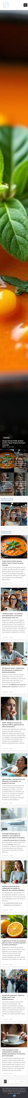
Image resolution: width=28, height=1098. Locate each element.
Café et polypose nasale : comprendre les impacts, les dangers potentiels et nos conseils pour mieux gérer (13, 1053)
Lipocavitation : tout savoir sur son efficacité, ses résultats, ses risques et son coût (13, 781)
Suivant (21, 1081)
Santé (21, 454)
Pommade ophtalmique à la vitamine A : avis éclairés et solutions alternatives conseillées (13, 835)
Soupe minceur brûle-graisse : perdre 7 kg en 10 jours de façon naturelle (13, 443)
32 (15, 1081)
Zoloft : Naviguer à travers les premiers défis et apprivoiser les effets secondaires (21, 485)
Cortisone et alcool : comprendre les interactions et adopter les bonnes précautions (7, 485)
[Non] (26, 1092)
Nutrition (6, 437)
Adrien (4, 446)
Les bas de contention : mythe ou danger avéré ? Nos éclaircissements (13, 997)
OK (14, 1095)
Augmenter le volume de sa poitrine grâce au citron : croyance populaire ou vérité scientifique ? (14, 943)
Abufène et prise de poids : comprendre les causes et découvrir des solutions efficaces (13, 888)
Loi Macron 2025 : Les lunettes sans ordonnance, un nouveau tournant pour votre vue (21, 461)
